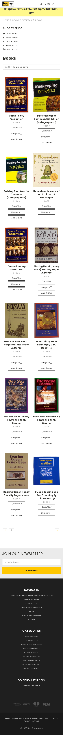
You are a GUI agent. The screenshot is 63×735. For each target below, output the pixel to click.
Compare (15, 133)
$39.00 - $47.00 (10, 45)
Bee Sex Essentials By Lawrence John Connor (16, 420)
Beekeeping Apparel (31, 648)
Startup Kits (31, 640)
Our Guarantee (31, 599)
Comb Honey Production (16, 117)
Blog (31, 611)
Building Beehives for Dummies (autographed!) (16, 194)
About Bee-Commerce (31, 607)
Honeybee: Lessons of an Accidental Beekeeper (46, 194)
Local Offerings (31, 668)
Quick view (16, 127)
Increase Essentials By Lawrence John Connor (46, 420)
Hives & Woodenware (31, 644)
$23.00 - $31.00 (10, 37)
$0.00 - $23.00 (10, 33)
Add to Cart (16, 139)
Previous (4, 732)
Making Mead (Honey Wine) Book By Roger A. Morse (46, 269)
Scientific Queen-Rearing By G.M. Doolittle (46, 344)
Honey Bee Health (31, 656)
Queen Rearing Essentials (16, 268)
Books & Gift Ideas (31, 664)
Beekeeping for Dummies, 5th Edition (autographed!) (46, 119)
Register (37, 615)
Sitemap (31, 619)
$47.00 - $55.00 (10, 49)
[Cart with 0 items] (52, 4)
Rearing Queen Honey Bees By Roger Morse (16, 493)
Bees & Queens (31, 636)
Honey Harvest (31, 652)
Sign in (25, 615)
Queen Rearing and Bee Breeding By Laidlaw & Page (46, 495)
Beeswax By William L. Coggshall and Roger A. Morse (16, 344)
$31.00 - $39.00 (10, 41)
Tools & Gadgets (31, 660)
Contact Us (31, 603)
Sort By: (8, 66)
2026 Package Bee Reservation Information (32, 595)
